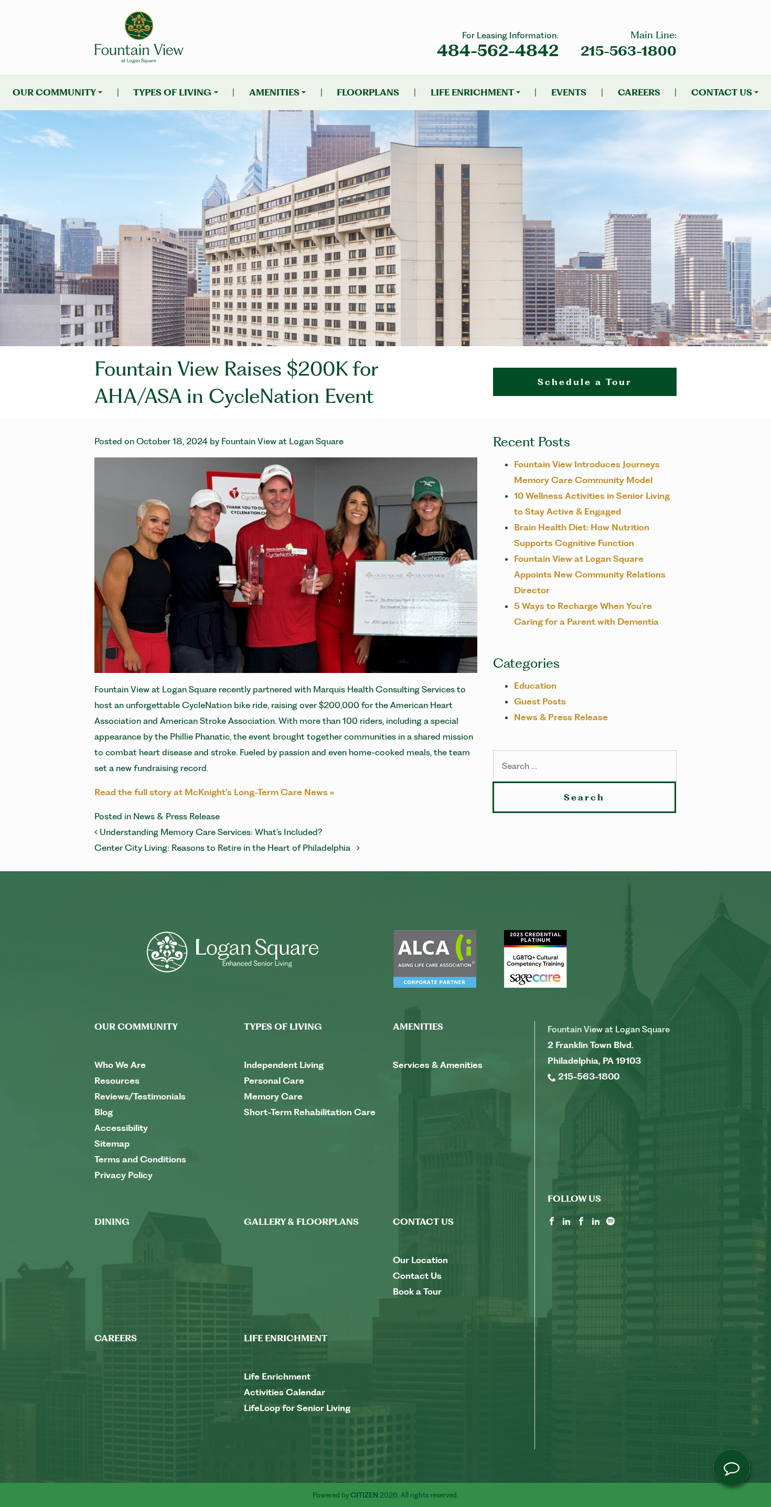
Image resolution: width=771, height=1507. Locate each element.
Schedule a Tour (585, 382)
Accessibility (121, 1128)
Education (535, 685)
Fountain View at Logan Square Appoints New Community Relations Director (590, 574)
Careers (639, 92)
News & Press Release (176, 816)
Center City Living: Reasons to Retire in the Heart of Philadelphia (225, 847)
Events (568, 92)
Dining (112, 1221)
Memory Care (273, 1096)
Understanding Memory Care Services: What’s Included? (211, 832)
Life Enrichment (472, 92)
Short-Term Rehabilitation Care (310, 1112)
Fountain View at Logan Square (282, 441)
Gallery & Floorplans (301, 1221)
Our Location (420, 1260)
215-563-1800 (629, 51)
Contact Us (721, 92)
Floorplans (368, 92)
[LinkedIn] (566, 1220)
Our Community (54, 92)
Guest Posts (540, 701)
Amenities (274, 92)
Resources (117, 1080)
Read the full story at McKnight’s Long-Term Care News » (214, 792)
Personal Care (274, 1080)
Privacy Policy (123, 1175)
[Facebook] (552, 1220)
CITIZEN (364, 1495)
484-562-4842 (498, 50)
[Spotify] (610, 1220)
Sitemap (112, 1143)
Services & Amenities (438, 1065)
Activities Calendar (284, 1392)
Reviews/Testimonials (140, 1096)
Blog (103, 1112)
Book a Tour (417, 1291)
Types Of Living (172, 92)
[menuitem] (57, 92)
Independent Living (284, 1065)
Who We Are (120, 1065)
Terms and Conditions (140, 1159)
